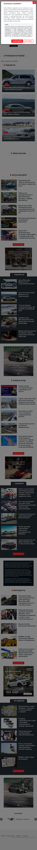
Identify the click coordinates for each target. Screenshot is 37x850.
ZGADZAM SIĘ (17, 41)
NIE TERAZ (28, 41)
